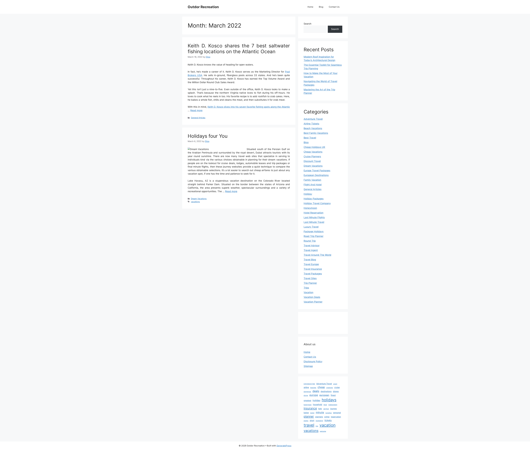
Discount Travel (312, 161)
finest (333, 395)
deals (315, 391)
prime (326, 417)
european (324, 395)
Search (307, 23)
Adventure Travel (313, 119)
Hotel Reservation (313, 212)
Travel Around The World (317, 255)
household (317, 404)
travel (309, 425)
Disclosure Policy (313, 361)
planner (309, 416)
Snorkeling (319, 421)
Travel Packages (313, 273)
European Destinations (316, 175)
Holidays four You (207, 136)
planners (319, 417)
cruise (337, 387)
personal (337, 412)
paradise (328, 413)
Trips (306, 287)
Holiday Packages (314, 198)
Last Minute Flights (314, 217)
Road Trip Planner (313, 236)
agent (335, 384)
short (312, 420)
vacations (195, 201)
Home (310, 7)
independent (332, 405)
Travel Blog (310, 259)
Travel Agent (311, 250)
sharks (306, 421)
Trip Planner (310, 283)
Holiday (308, 194)
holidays (329, 399)
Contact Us (334, 7)
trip (317, 426)
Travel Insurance (313, 269)
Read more (196, 110)
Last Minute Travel (314, 222)
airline (306, 387)
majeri (312, 413)
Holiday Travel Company (317, 203)
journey (333, 408)
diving (306, 395)
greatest (307, 400)
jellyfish (326, 409)
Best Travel (310, 137)
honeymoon (308, 405)
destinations (326, 391)
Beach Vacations (313, 128)
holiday (316, 400)
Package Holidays (314, 231)
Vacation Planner (313, 301)
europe (313, 395)
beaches (313, 388)
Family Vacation (312, 180)
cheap (321, 387)
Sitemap (308, 366)
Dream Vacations (199, 198)
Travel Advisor (312, 245)
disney (336, 391)
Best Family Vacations (316, 133)
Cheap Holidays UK (314, 147)
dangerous (307, 392)
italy (320, 408)
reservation (336, 417)
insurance (310, 408)
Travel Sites (310, 278)
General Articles (198, 117)
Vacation (308, 292)
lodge (306, 412)
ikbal (325, 405)
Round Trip (310, 240)
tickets (328, 420)
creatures (329, 388)
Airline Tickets (311, 123)
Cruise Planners (312, 156)
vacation (328, 425)
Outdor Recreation (203, 7)
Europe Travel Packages (317, 170)
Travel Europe (311, 264)
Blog (321, 7)
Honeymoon (310, 208)
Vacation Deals (312, 297)
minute (320, 412)
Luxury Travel (311, 226)
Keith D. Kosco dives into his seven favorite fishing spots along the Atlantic (249, 106)
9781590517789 (309, 384)
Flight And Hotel (313, 184)
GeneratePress (284, 445)
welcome (323, 431)
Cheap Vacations (313, 151)
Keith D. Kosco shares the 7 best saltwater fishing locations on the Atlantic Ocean (239, 48)
